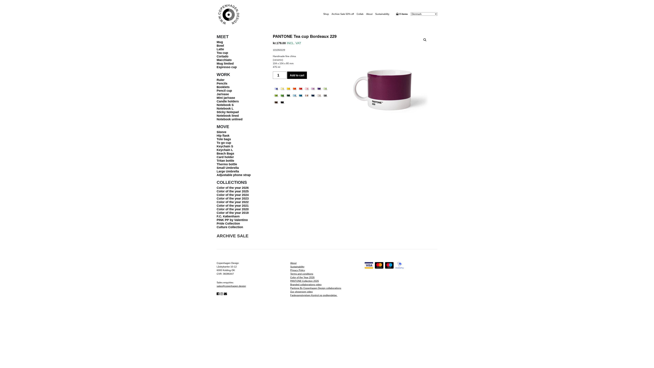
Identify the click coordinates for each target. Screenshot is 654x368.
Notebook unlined (230, 119)
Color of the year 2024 (233, 195)
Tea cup (222, 53)
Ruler (220, 80)
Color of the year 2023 (233, 198)
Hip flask (223, 135)
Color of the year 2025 (233, 191)
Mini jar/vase (226, 97)
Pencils (222, 83)
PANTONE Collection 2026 (304, 281)
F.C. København (228, 216)
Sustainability (382, 14)
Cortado (222, 56)
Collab (360, 14)
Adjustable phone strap (234, 175)
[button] (425, 40)
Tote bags (224, 139)
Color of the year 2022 (233, 202)
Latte (220, 49)
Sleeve (221, 132)
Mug (220, 42)
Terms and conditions (301, 273)
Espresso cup (227, 67)
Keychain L (225, 150)
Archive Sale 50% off (343, 14)
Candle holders (228, 101)
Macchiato (224, 60)
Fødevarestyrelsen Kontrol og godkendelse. (313, 295)
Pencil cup (224, 90)
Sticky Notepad (228, 112)
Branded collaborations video (306, 284)
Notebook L (225, 108)
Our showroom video (301, 291)
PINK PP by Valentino (232, 220)
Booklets (223, 87)
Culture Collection (230, 227)
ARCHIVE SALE (232, 235)
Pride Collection (228, 223)
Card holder (225, 157)
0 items (404, 14)
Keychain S (225, 146)
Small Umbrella (228, 168)
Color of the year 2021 (233, 205)
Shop (326, 14)
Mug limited (225, 63)
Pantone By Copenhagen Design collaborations (315, 288)
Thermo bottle (227, 164)
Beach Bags (225, 153)
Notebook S (225, 105)
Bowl (220, 45)
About (369, 14)
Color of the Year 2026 (302, 277)
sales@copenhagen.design (231, 286)
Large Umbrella (228, 171)
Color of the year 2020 (233, 209)
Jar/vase (223, 94)
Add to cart (297, 75)
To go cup (224, 142)
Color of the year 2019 (233, 212)
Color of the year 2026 (233, 187)
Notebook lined (228, 115)
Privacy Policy (297, 270)
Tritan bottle (225, 160)
